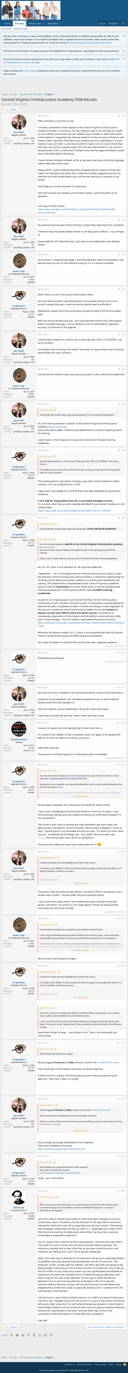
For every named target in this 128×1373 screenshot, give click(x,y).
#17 (123, 1042)
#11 (123, 687)
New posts (6, 28)
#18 (123, 1099)
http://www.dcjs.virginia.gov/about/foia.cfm (61, 1148)
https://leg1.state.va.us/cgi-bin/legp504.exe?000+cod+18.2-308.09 (74, 510)
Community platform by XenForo (64, 1370)
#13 (123, 764)
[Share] (119, 116)
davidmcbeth (19, 739)
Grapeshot (19, 305)
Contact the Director (108, 1062)
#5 (123, 334)
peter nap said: (46, 410)
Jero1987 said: (46, 456)
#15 (123, 918)
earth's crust (28, 750)
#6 (123, 369)
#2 (123, 219)
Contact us (70, 1364)
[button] (43, 23)
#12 (123, 722)
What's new (35, 23)
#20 (123, 1191)
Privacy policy (100, 1364)
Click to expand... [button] (81, 796)
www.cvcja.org (57, 426)
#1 (123, 115)
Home (7, 23)
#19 (123, 1156)
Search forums (20, 28)
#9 (123, 517)
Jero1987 (8, 104)
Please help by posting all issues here (91, 42)
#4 (123, 289)
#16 (123, 965)
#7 (123, 403)
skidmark (18, 1207)
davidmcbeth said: (48, 857)
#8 (123, 450)
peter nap (19, 271)
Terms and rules (84, 1364)
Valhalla (30, 282)
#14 (123, 851)
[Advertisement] (58, 86)
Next (13, 109)
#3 (123, 254)
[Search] (123, 23)
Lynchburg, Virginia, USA (23, 143)
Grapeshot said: (47, 924)
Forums (19, 23)
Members (53, 23)
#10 (123, 652)
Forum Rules (29, 70)
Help (111, 1364)
